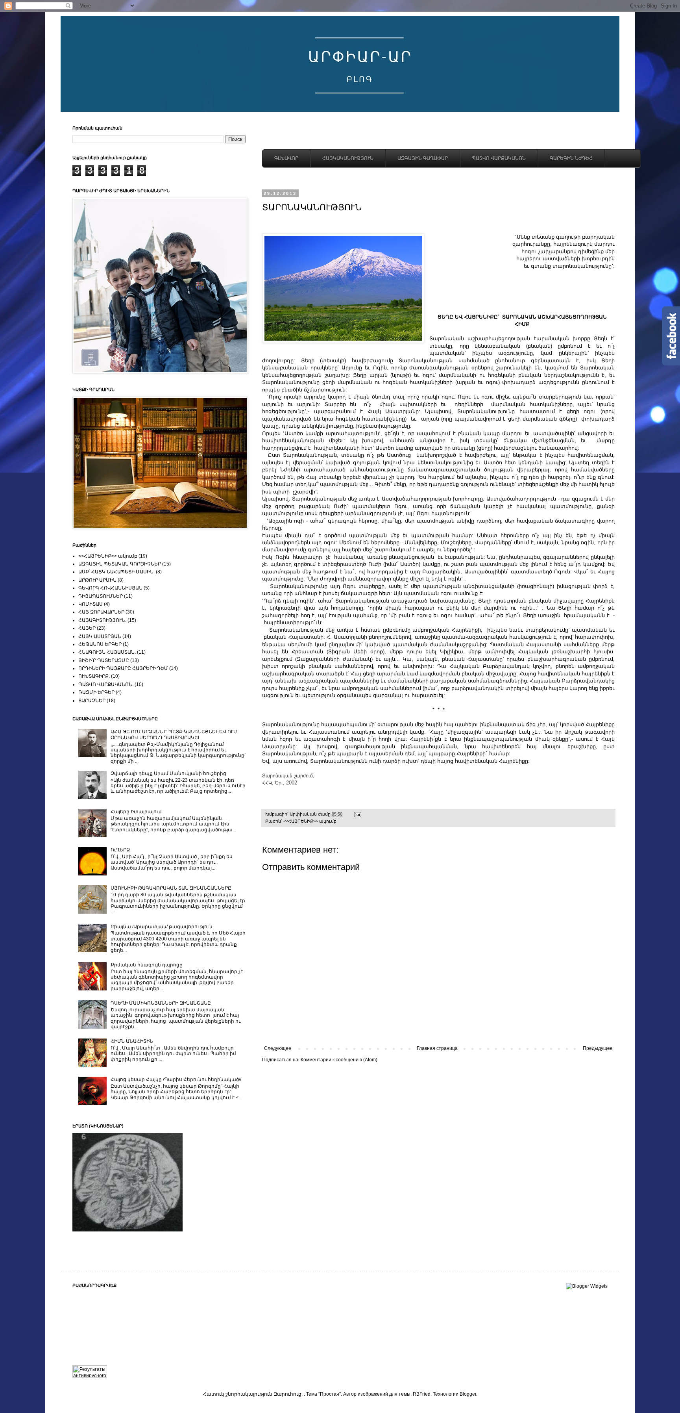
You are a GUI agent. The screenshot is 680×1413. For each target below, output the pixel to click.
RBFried (422, 1394)
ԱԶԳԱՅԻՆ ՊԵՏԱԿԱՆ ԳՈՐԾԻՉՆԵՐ (119, 564)
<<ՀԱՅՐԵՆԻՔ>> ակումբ (309, 821)
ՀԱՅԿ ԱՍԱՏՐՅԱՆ (99, 636)
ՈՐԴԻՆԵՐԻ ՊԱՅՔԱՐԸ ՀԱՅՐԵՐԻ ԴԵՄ (123, 668)
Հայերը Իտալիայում (136, 811)
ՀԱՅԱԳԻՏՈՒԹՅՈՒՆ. (102, 620)
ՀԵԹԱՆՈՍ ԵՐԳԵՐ (100, 644)
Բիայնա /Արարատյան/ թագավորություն (162, 926)
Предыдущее (598, 1048)
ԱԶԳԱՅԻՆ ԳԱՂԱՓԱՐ (422, 158)
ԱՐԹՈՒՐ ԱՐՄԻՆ (97, 580)
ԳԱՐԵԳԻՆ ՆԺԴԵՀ (571, 158)
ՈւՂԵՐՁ (120, 850)
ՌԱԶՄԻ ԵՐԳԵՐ (96, 692)
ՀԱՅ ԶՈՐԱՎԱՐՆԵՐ (101, 612)
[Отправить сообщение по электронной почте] (357, 814)
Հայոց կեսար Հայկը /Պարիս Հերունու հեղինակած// (176, 1079)
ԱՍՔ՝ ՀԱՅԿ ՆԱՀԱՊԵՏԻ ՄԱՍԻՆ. (116, 572)
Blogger (468, 1394)
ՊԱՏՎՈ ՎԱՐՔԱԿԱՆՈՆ (499, 158)
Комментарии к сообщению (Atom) (339, 1060)
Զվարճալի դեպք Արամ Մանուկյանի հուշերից (168, 773)
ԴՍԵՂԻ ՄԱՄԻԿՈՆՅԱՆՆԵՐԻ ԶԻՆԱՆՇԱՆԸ (161, 1003)
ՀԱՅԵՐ (87, 628)
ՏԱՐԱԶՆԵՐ (91, 700)
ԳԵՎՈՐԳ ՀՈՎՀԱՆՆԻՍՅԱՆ (110, 588)
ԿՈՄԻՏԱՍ (90, 604)
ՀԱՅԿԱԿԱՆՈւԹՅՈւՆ (347, 158)
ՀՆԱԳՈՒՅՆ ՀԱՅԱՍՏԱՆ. (107, 652)
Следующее (277, 1048)
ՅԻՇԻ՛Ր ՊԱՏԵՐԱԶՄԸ (103, 660)
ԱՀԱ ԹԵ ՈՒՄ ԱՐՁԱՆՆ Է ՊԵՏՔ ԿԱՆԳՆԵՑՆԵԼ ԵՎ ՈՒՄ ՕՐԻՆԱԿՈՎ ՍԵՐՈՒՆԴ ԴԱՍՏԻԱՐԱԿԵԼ (174, 734)
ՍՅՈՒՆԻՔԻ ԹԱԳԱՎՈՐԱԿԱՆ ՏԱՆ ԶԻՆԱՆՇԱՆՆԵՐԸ (171, 888)
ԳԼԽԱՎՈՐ (286, 158)
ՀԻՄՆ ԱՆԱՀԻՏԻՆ (132, 1041)
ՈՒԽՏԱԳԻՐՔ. (94, 676)
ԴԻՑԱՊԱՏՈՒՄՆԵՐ (100, 596)
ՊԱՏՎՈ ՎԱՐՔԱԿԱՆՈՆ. (105, 684)
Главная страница (437, 1048)
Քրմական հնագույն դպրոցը (147, 965)
